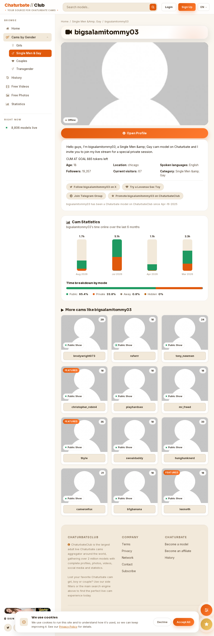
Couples (21, 61)
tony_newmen (185, 355)
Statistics (18, 104)
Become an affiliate (178, 551)
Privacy (127, 551)
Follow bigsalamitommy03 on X (95, 186)
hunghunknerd (185, 458)
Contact (127, 564)
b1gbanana (134, 509)
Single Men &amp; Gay (86, 21)
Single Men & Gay (28, 53)
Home (15, 28)
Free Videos (20, 86)
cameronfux (84, 509)
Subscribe (129, 571)
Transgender (24, 69)
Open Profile (137, 133)
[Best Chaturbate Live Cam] (27, 611)
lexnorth (185, 509)
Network (128, 557)
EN (202, 7)
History (16, 77)
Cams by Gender (23, 37)
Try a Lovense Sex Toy (145, 186)
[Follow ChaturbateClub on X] (8, 627)
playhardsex (134, 407)
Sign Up (187, 7)
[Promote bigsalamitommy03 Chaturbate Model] (206, 624)
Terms (126, 544)
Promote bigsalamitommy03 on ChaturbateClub (148, 195)
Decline (162, 622)
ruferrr (134, 355)
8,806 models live (23, 127)
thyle (84, 458)
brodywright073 (84, 355)
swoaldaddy (134, 458)
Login (169, 7)
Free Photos (20, 95)
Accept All (183, 622)
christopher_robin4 (84, 407)
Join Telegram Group (88, 195)
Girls (19, 45)
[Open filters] (206, 610)
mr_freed (185, 407)
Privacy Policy (68, 626)
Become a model (176, 544)
